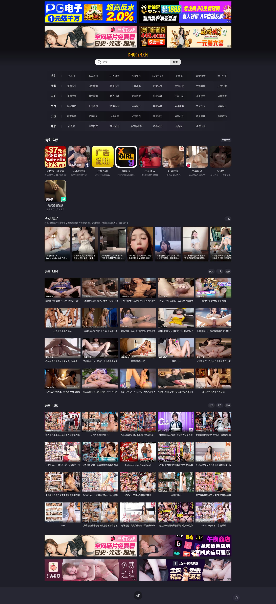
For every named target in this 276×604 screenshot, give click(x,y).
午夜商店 (93, 126)
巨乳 (220, 271)
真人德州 (93, 75)
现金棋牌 (200, 75)
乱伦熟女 (200, 96)
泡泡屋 (179, 126)
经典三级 (179, 96)
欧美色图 (114, 106)
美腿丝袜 (157, 106)
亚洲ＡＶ (71, 86)
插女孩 (71, 126)
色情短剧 (200, 126)
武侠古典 (136, 116)
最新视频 (51, 271)
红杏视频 (157, 126)
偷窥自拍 (71, 106)
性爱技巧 (222, 116)
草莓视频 (114, 126)
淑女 (220, 405)
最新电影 (51, 405)
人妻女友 (114, 116)
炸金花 (179, 75)
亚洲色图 (93, 106)
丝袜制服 (179, 86)
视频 (53, 86)
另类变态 (222, 96)
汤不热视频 (136, 126)
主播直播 (200, 86)
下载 (228, 218)
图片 (53, 106)
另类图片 (222, 106)
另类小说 (179, 116)
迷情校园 (157, 116)
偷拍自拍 (93, 96)
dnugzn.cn (138, 55)
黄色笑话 (200, 116)
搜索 (175, 62)
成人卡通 (114, 96)
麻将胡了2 (157, 75)
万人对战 (114, 75)
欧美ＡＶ (114, 86)
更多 (228, 271)
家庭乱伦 (93, 116)
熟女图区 (200, 106)
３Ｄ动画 (136, 86)
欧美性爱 (136, 96)
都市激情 (71, 116)
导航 (53, 126)
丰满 (211, 405)
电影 (53, 96)
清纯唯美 (179, 106)
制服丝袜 (157, 96)
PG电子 (72, 75)
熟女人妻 (157, 86)
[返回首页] (236, 597)
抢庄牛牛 (222, 75)
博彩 (53, 76)
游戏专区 (136, 75)
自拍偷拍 (93, 86)
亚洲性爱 (71, 96)
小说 (53, 116)
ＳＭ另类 (222, 86)
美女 (211, 271)
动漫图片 (136, 106)
